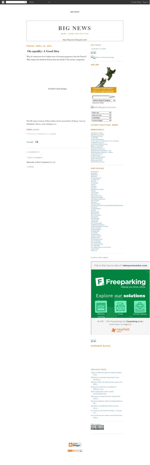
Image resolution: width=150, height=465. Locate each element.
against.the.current (97, 189)
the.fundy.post (96, 241)
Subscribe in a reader (98, 49)
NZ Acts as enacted (97, 134)
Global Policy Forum (97, 162)
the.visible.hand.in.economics (101, 247)
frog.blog (94, 173)
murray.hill (94, 221)
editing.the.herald (97, 197)
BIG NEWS (74, 28)
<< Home (30, 166)
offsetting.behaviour (97, 224)
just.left (93, 210)
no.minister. (95, 183)
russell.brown (95, 234)
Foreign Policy (95, 155)
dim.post (94, 202)
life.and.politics (96, 215)
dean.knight (95, 200)
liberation (94, 176)
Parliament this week (98, 149)
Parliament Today (97, 136)
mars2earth (95, 220)
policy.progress (96, 229)
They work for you (97, 154)
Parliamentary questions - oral (101, 150)
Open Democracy (97, 158)
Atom (52, 162)
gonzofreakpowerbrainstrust (113, 205)
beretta (93, 191)
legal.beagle (95, 212)
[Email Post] (36, 142)
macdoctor (94, 216)
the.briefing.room (96, 239)
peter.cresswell (96, 228)
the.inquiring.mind (97, 244)
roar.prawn (94, 233)
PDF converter (96, 424)
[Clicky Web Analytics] (73, 451)
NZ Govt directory (97, 147)
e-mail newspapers (97, 139)
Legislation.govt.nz (97, 142)
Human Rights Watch (98, 157)
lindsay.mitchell (96, 178)
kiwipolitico (94, 175)
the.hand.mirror (96, 242)
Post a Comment (35, 157)
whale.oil (94, 250)
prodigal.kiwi (95, 231)
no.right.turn (95, 179)
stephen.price (95, 237)
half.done (94, 207)
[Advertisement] (100, 357)
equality (36, 129)
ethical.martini (95, 204)
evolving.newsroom (97, 205)
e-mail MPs (94, 138)
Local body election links (99, 144)
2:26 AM (52, 134)
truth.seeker (95, 249)
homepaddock (96, 208)
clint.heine (94, 194)
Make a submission (97, 146)
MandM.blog (95, 218)
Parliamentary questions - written (102, 152)
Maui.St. (93, 181)
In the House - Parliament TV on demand (105, 141)
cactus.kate (95, 192)
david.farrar (95, 171)
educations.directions (98, 199)
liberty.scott (94, 213)
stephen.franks (96, 236)
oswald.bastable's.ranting (99, 226)
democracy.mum (96, 196)
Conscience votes (97, 133)
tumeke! (93, 188)
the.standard (95, 245)
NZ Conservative (96, 223)
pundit (93, 184)
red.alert (93, 186)
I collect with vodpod (99, 257)
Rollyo (102, 103)
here (54, 124)
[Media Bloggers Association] (103, 107)
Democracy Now (96, 160)
